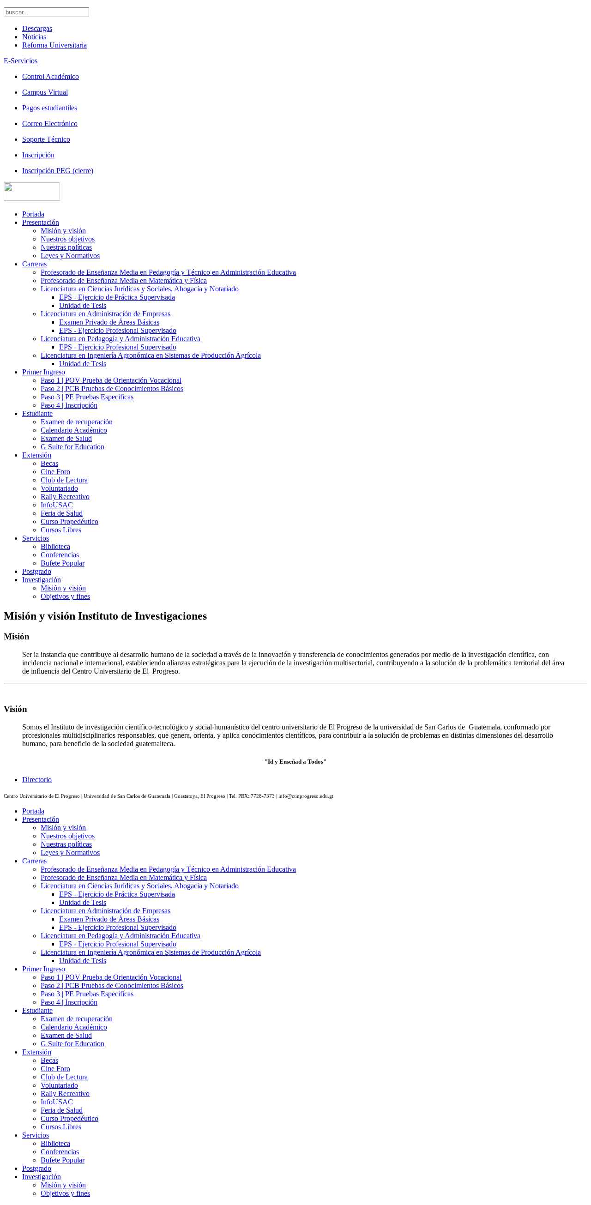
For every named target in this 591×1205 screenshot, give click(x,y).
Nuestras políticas (66, 247)
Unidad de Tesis (82, 305)
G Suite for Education (72, 447)
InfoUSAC (57, 505)
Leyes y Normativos (70, 255)
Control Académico (50, 76)
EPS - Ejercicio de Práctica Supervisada (117, 297)
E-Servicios (20, 61)
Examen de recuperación (77, 422)
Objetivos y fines (65, 596)
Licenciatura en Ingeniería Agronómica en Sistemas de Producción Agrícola (151, 355)
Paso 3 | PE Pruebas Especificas (87, 397)
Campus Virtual (45, 92)
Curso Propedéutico (69, 521)
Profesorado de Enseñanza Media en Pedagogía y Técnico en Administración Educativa (168, 272)
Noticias (34, 37)
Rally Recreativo (65, 496)
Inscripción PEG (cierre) (57, 171)
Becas (49, 463)
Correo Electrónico (50, 123)
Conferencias (60, 555)
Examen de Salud (66, 438)
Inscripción (38, 155)
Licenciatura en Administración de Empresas (105, 314)
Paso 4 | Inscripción (69, 405)
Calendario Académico (74, 430)
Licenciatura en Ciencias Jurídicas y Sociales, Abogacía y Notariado (140, 289)
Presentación (40, 222)
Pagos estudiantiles (49, 108)
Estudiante (37, 413)
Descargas (37, 28)
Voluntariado (59, 488)
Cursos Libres (61, 530)
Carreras (34, 264)
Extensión (36, 455)
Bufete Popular (62, 563)
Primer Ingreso (43, 372)
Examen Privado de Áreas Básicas (109, 322)
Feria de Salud (62, 513)
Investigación (41, 580)
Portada (33, 214)
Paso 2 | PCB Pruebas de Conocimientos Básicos (112, 388)
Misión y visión (63, 231)
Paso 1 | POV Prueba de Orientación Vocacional (111, 380)
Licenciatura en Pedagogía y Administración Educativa (120, 339)
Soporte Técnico (46, 139)
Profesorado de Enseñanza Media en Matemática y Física (124, 280)
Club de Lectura (64, 480)
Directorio (37, 779)
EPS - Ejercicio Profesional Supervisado (117, 330)
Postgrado (36, 571)
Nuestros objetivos (68, 239)
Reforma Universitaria (54, 45)
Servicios (35, 538)
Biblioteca (55, 546)
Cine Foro (55, 472)
